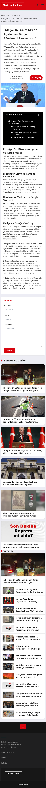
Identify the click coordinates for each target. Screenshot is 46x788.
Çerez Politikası (7, 752)
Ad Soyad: (8, 305)
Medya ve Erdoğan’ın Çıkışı (24, 137)
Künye (3, 757)
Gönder (9, 350)
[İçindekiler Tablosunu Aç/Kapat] (37, 115)
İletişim (4, 763)
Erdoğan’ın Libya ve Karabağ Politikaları (24, 128)
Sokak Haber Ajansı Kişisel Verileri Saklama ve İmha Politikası (11, 744)
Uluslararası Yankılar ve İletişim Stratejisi (25, 133)
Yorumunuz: (9, 324)
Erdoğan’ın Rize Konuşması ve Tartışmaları (21, 122)
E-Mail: (6, 315)
